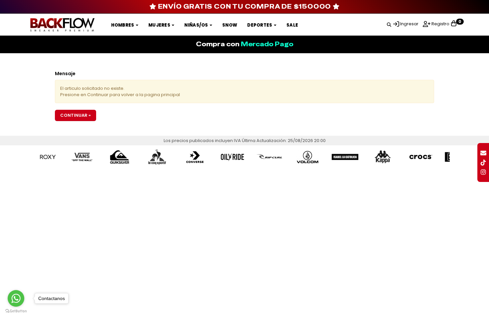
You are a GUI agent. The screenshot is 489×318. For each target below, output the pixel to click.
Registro (439, 24)
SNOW (229, 25)
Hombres (123, 25)
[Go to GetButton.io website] (16, 311)
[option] (72, 157)
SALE (292, 25)
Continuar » (75, 115)
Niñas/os (196, 25)
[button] (389, 23)
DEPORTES (260, 25)
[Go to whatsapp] (16, 298)
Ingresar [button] (409, 24)
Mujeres (159, 25)
